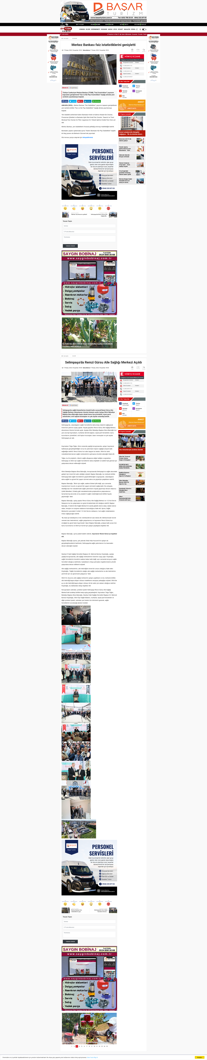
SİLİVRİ (88, 29)
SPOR (115, 29)
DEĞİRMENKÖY (95, 29)
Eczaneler (134, 34)
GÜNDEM (82, 29)
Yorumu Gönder (70, 246)
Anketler (129, 34)
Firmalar (140, 34)
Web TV (117, 34)
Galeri (123, 34)
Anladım (199, 1057)
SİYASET (120, 29)
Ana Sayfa (65, 38)
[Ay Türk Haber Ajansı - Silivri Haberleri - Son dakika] (66, 29)
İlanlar (145, 34)
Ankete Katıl (132, 108)
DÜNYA (133, 29)
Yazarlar (110, 34)
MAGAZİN (127, 29)
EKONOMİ (104, 29)
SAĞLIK (110, 29)
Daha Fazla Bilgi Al (92, 1057)
